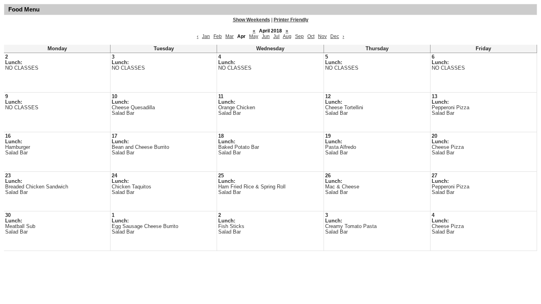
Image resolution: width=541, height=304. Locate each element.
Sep (299, 36)
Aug (287, 36)
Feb (217, 36)
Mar (229, 36)
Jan (206, 36)
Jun (266, 36)
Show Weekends (251, 20)
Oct (310, 36)
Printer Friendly (291, 20)
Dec (334, 36)
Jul (276, 36)
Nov (322, 36)
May (253, 36)
